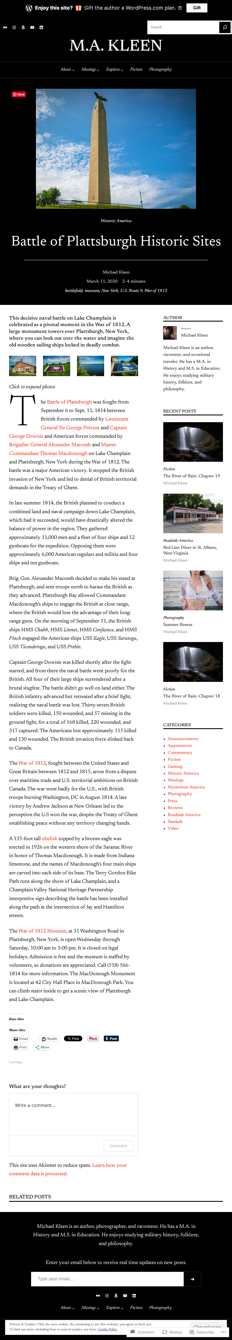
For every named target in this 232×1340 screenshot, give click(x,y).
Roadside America (178, 541)
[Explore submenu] (122, 70)
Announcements (183, 739)
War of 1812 (155, 291)
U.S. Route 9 (131, 291)
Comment (118, 1145)
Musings (176, 780)
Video (173, 829)
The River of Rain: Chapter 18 (191, 696)
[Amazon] (23, 27)
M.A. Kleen (116, 47)
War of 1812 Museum (42, 931)
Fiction (169, 469)
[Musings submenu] (98, 70)
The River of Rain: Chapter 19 (191, 476)
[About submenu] (73, 70)
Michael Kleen (116, 272)
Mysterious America (186, 787)
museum (92, 291)
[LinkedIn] (41, 27)
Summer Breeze (177, 625)
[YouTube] (32, 27)
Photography (173, 618)
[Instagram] (14, 27)
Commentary (180, 753)
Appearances (180, 746)
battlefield (74, 291)
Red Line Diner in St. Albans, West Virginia (190, 551)
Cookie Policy (107, 1329)
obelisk (49, 839)
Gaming (175, 767)
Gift (197, 7)
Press (172, 801)
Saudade (175, 822)
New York (109, 291)
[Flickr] (5, 27)
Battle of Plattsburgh (69, 402)
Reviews (175, 808)
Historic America (116, 221)
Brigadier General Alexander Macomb (50, 445)
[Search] (225, 27)
